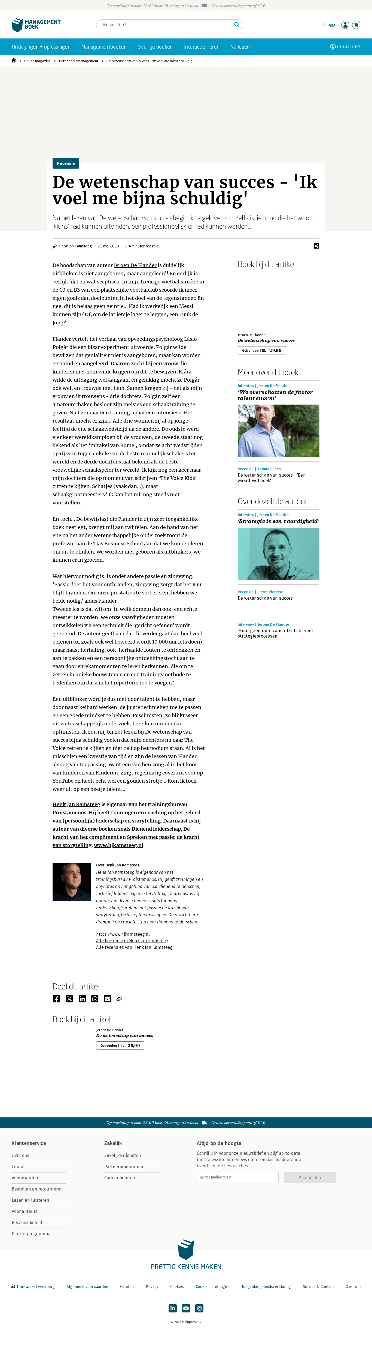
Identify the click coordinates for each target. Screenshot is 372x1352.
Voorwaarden (25, 1177)
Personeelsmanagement (78, 61)
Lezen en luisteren (30, 1200)
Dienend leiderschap (156, 829)
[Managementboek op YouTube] (186, 1308)
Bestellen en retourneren (37, 1189)
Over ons (20, 1155)
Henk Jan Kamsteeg (75, 246)
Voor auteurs (25, 1211)
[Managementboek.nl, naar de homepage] (36, 31)
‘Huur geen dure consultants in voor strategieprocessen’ (275, 633)
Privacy (152, 1286)
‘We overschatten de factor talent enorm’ (275, 395)
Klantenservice (29, 1143)
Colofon (127, 1286)
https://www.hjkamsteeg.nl (123, 934)
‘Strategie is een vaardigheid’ (278, 521)
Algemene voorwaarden (87, 1286)
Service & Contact (318, 1286)
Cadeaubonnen (119, 1177)
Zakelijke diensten (122, 1155)
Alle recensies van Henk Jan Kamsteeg (134, 947)
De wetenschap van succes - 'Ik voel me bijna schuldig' (149, 61)
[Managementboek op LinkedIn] (173, 1308)
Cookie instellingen (212, 1286)
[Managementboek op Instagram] (199, 1308)
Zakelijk (113, 1143)
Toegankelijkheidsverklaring (266, 1286)
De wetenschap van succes (135, 218)
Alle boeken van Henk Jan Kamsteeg (132, 940)
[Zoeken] (237, 24)
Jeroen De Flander (135, 265)
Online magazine (37, 61)
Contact (19, 1166)
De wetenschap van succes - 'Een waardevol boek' (272, 477)
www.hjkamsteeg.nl (118, 845)
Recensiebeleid (27, 1222)
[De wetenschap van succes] (257, 299)
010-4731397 (348, 46)
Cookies (177, 1286)
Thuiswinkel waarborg (35, 1286)
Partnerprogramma (31, 1233)
